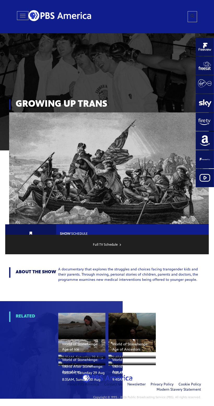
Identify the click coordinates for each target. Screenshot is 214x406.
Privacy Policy (162, 384)
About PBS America (83, 384)
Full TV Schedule (105, 244)
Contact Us (113, 384)
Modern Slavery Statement (179, 390)
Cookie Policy (190, 384)
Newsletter (136, 384)
